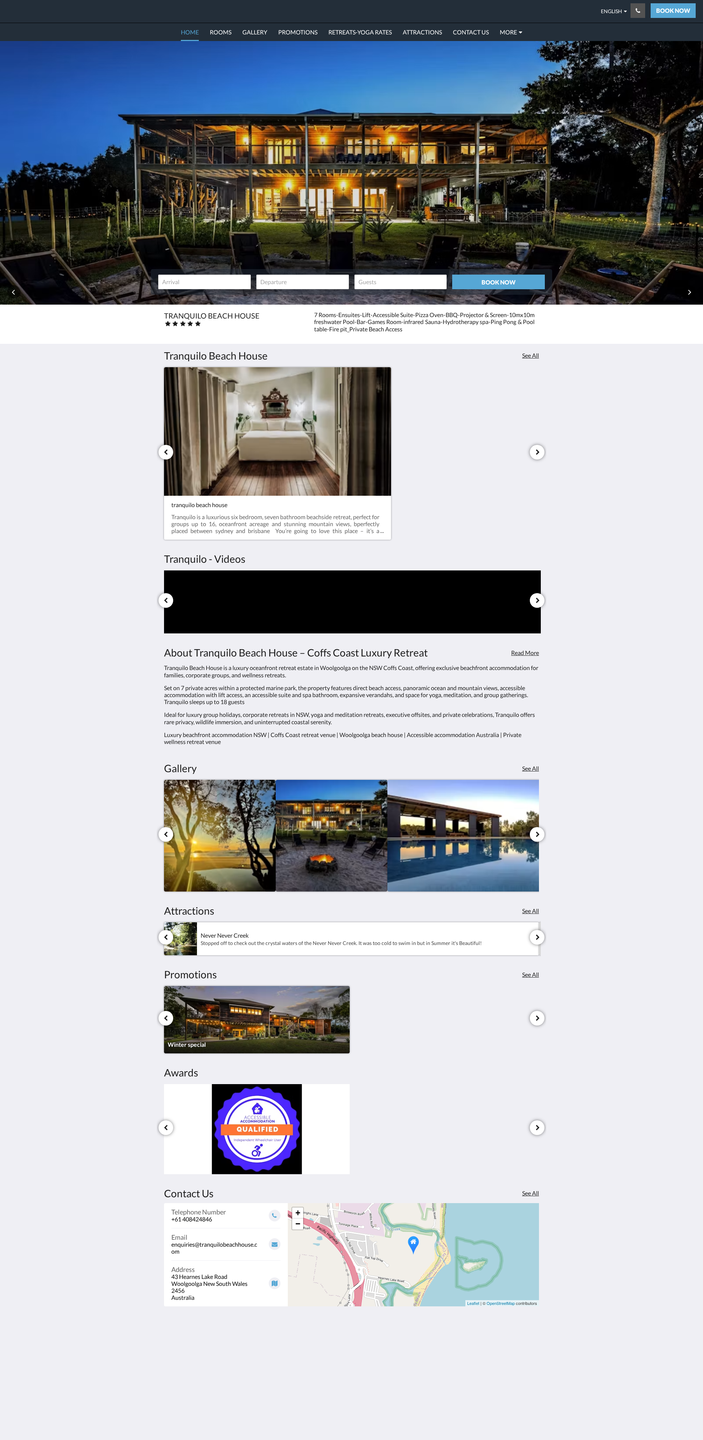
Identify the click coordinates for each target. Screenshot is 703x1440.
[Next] (537, 452)
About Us (303, 1375)
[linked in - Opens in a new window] (511, 1348)
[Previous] (166, 452)
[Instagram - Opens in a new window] (491, 1348)
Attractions (305, 1362)
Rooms (300, 1350)
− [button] (297, 1223)
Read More (525, 652)
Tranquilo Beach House (63, 11)
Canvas (529, 1399)
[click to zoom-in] (220, 836)
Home (299, 1343)
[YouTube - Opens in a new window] (531, 1348)
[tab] (319, 1331)
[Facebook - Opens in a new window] (471, 1348)
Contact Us (305, 1368)
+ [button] (297, 1212)
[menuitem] (190, 32)
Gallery (300, 1356)
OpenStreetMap (501, 1303)
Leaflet (473, 1303)
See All (530, 355)
